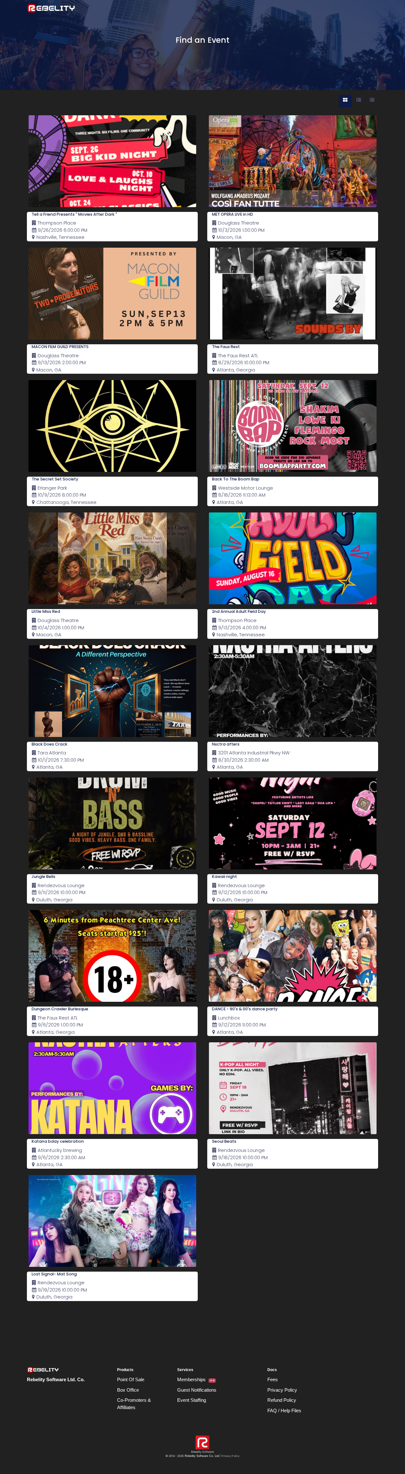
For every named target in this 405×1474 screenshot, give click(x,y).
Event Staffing (191, 1400)
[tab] (345, 101)
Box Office (128, 1390)
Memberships (196, 1379)
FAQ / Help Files (284, 1410)
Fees (272, 1379)
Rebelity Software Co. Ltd (202, 1456)
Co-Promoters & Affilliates (134, 1403)
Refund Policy (281, 1400)
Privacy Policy (282, 1390)
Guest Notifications (196, 1390)
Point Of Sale (130, 1379)
